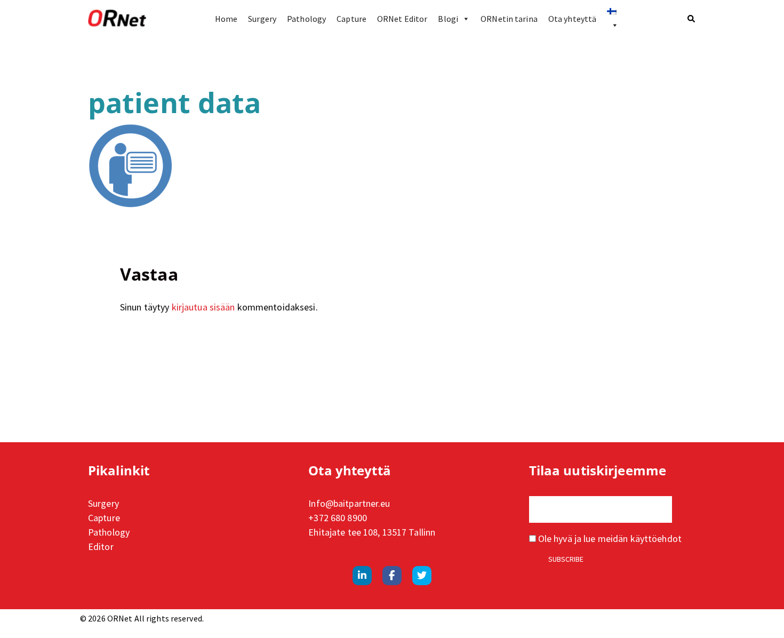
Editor (101, 546)
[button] (691, 18)
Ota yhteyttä (572, 18)
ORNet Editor (402, 18)
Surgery (262, 18)
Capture (351, 18)
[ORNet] (117, 19)
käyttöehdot (656, 538)
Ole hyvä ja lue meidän (609, 538)
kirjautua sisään (203, 307)
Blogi (448, 18)
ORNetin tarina (509, 18)
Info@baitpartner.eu (349, 503)
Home (226, 18)
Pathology (306, 18)
